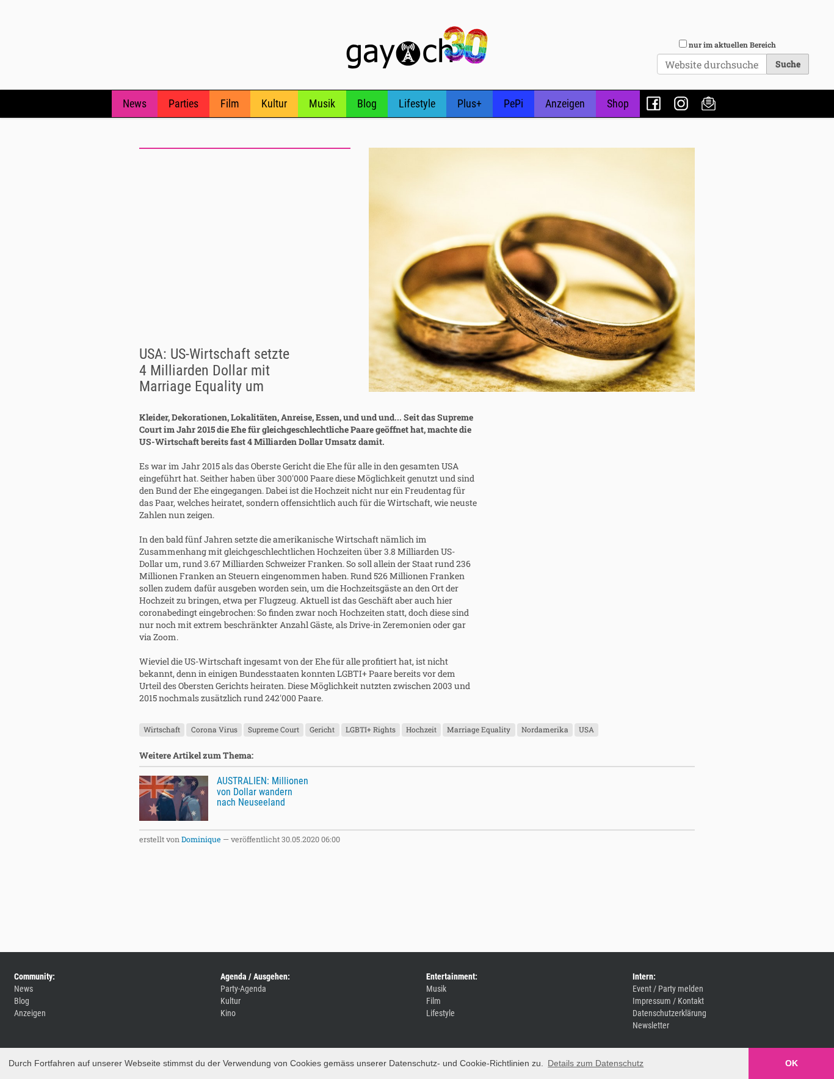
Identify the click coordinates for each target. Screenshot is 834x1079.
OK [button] (791, 1063)
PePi (513, 103)
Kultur (274, 103)
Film (229, 103)
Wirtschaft (161, 729)
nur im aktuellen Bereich (732, 44)
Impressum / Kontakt (668, 1001)
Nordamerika (544, 729)
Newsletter (708, 103)
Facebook (653, 103)
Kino (228, 1013)
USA (586, 729)
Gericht (322, 729)
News (135, 103)
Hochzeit (421, 729)
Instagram (681, 103)
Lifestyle (417, 103)
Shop (618, 103)
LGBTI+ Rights (371, 729)
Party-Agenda (243, 989)
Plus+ (469, 103)
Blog (367, 103)
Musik (322, 103)
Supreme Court (273, 729)
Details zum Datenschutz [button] (596, 1063)
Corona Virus (214, 729)
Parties (183, 103)
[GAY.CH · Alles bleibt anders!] (417, 47)
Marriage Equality (478, 729)
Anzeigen (565, 103)
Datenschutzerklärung (669, 1013)
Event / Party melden (668, 989)
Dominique (201, 839)
